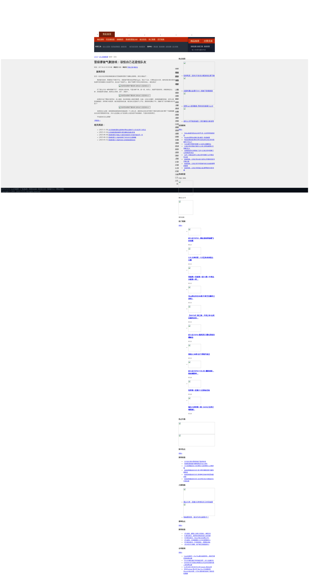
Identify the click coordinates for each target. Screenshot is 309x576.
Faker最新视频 (176, 115)
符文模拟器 (110, 39)
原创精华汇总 (175, 173)
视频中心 (122, 34)
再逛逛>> (98, 120)
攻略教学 (120, 39)
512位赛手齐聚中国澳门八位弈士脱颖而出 (197, 144)
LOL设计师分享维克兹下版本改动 (195, 461)
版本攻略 (169, 34)
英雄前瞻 (162, 46)
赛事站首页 (178, 96)
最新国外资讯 (177, 97)
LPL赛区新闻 (178, 111)
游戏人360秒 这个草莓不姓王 (199, 354)
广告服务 (24, 189)
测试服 (156, 46)
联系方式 (42, 189)
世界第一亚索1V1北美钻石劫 (199, 390)
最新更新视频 (176, 97)
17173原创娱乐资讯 (175, 114)
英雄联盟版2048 (131, 39)
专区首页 (107, 34)
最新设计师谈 (177, 154)
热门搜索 (152, 39)
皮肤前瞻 (168, 46)
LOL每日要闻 (175, 96)
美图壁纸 (185, 34)
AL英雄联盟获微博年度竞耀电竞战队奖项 (121, 132)
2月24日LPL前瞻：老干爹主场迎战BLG (196, 544)
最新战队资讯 (175, 135)
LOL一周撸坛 (178, 165)
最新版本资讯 (177, 116)
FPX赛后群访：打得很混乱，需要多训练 (197, 542)
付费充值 (208, 41)
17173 (96, 57)
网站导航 (60, 189)
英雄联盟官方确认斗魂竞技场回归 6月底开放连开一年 (126, 135)
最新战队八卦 (175, 154)
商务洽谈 (33, 189)
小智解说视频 (176, 176)
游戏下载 (200, 46)
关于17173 (5, 189)
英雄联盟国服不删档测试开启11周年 (195, 463)
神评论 (135, 67)
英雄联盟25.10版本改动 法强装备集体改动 (122, 140)
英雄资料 (138, 34)
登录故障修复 (115, 46)
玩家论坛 (201, 34)
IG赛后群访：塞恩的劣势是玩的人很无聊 (197, 536)
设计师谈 (175, 46)
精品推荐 (195, 41)
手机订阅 (130, 67)
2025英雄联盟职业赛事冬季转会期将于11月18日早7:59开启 (127, 130)
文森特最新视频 (176, 133)
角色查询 (142, 46)
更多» (180, 129)
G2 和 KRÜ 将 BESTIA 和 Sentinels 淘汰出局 (198, 567)
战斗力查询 (106, 46)
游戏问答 (124, 46)
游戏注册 (194, 46)
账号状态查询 (134, 46)
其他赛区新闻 (178, 129)
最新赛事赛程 (178, 147)
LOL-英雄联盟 (103, 57)
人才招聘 (15, 189)
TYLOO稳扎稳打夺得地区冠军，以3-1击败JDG (199, 560)
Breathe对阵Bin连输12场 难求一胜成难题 (197, 137)
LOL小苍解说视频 (176, 155)
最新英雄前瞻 (177, 135)
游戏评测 (207, 46)
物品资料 (100, 39)
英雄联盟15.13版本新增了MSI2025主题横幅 (122, 137)
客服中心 (51, 189)
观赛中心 (154, 34)
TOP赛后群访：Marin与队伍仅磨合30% (196, 538)
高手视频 (161, 39)
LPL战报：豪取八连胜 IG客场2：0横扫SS (197, 533)
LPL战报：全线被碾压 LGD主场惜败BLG (197, 540)
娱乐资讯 (143, 39)
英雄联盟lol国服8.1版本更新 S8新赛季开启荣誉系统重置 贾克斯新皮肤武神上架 (112, 26)
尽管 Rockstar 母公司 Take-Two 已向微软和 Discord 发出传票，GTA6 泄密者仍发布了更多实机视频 (198, 571)
